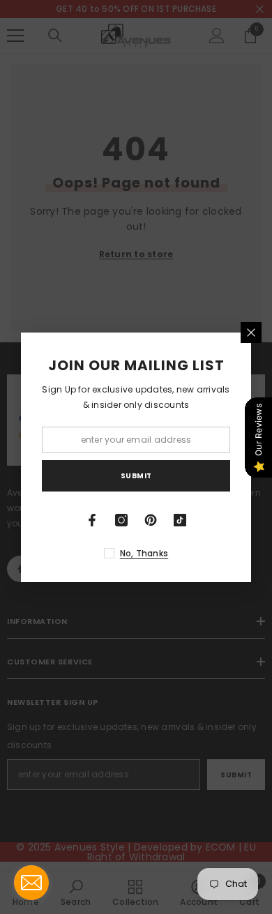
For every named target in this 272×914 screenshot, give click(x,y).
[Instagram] (121, 520)
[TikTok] (180, 520)
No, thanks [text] (144, 553)
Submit (136, 476)
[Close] (251, 332)
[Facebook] (92, 520)
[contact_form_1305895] (31, 882)
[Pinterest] (150, 520)
